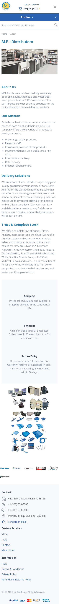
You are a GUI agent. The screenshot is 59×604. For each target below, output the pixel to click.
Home (4, 34)
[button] (54, 6)
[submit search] (55, 25)
